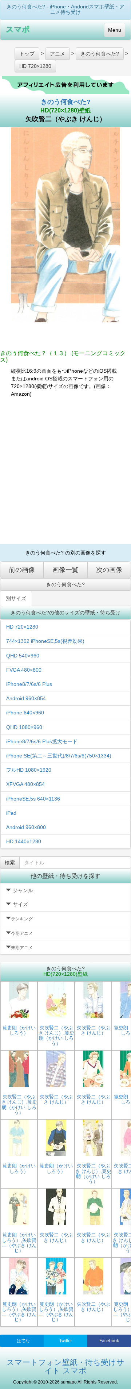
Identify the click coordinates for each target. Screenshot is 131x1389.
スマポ (18, 29)
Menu (114, 30)
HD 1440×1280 (23, 841)
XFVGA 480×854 (25, 784)
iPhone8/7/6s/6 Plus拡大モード (42, 741)
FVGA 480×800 (23, 670)
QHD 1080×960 (24, 727)
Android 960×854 (26, 698)
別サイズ (16, 598)
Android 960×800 (26, 827)
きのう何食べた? (66, 101)
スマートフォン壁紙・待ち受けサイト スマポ (65, 1366)
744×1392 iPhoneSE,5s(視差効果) (45, 641)
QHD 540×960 (22, 656)
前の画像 (22, 569)
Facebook (109, 1340)
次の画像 (109, 569)
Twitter (65, 1340)
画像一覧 (65, 569)
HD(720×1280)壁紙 (65, 110)
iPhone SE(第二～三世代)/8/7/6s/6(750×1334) (58, 756)
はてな (23, 1340)
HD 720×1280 (22, 627)
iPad (11, 813)
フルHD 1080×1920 (28, 770)
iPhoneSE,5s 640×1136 (33, 799)
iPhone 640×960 (25, 712)
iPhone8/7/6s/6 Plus (29, 684)
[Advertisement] (65, 471)
